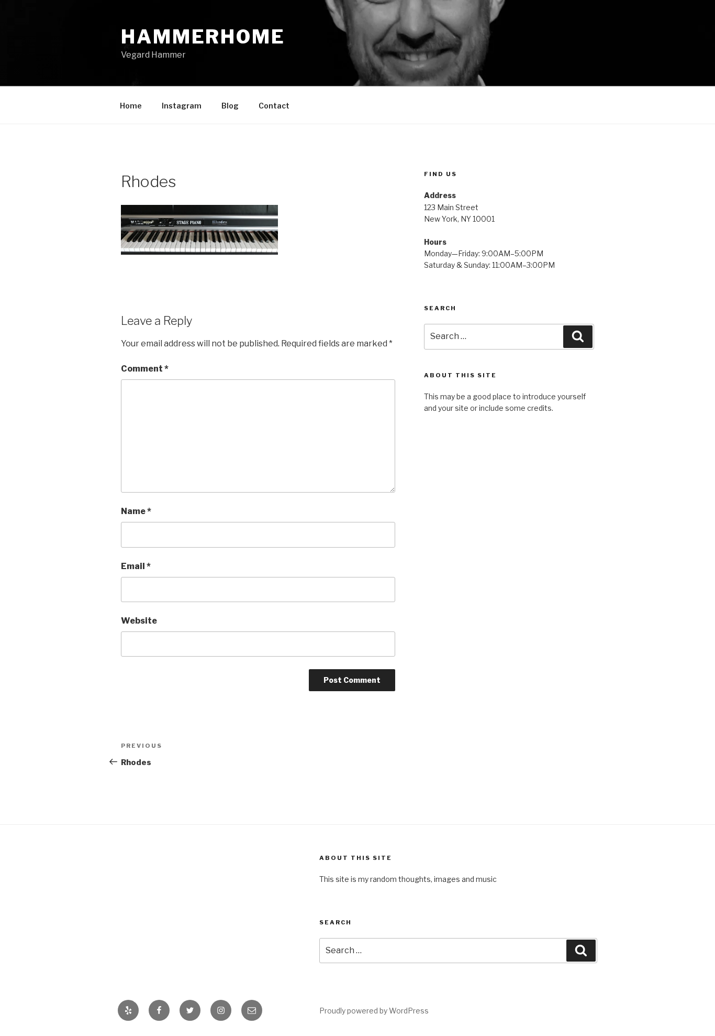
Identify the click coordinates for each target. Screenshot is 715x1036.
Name (136, 511)
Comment (145, 369)
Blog (230, 105)
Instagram (182, 105)
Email (136, 566)
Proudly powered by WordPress (374, 1010)
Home (131, 105)
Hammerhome (203, 36)
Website (139, 621)
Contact (274, 105)
